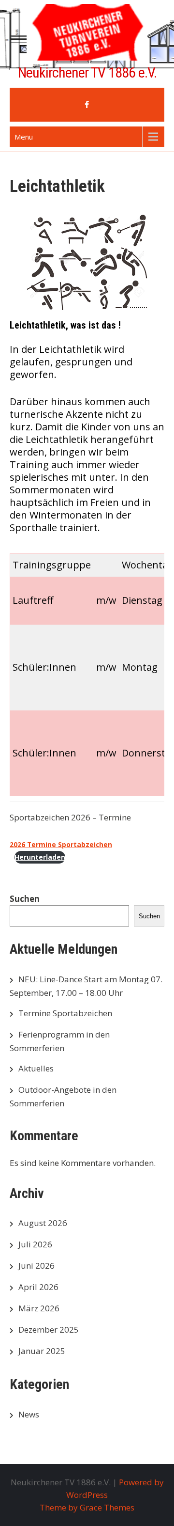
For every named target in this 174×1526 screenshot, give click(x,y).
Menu (23, 137)
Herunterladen (39, 857)
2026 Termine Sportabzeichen (61, 844)
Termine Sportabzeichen (65, 1013)
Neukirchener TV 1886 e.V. (87, 72)
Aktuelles (36, 1068)
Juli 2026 (35, 1244)
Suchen (25, 898)
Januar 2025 (41, 1350)
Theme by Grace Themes (87, 1507)
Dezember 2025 (48, 1329)
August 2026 (42, 1222)
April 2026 (38, 1286)
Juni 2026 (36, 1265)
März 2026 (38, 1308)
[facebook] (87, 104)
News (28, 1414)
